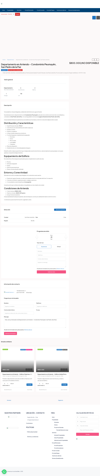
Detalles (29, 384)
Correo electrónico (9, 310)
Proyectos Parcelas (58, 427)
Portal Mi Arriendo (29, 10)
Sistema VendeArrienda (74, 10)
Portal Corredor (41, 10)
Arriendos (4, 70)
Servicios (19, 10)
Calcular (88, 434)
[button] (4, 472)
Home (4, 59)
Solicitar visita (51, 272)
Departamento (10, 59)
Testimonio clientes (61, 10)
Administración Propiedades (61, 440)
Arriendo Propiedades (59, 435)
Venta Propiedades (58, 437)
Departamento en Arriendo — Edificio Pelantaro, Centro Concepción (22, 374)
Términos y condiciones (32, 436)
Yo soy (38, 310)
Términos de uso (60, 268)
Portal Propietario (58, 445)
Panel (17, 14)
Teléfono (38, 303)
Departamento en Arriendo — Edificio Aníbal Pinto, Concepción (56, 374)
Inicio (3, 10)
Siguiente (60, 400)
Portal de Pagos (50, 10)
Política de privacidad (32, 431)
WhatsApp (29, 292)
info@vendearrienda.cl (33, 420)
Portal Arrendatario (58, 448)
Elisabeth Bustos (8, 389)
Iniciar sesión (4, 14)
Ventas (56, 425)
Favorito (11, 14)
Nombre (6, 303)
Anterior (9, 400)
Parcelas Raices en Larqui (62, 430)
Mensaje (6, 316)
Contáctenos (29, 423)
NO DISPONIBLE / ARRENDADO (15, 70)
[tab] (94, 17)
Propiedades (10, 10)
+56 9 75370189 (20, 292)
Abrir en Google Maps (60, 209)
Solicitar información (10, 333)
